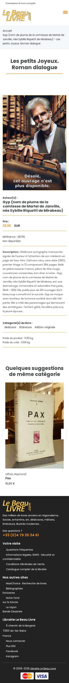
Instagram (12, 656)
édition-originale (45, 327)
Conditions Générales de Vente (25, 564)
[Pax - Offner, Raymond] (34, 425)
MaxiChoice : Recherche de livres (26, 583)
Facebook (11, 651)
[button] (64, 12)
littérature (25, 327)
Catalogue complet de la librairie (26, 569)
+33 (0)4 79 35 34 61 (21, 535)
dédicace (10, 327)
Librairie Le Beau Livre (43, 668)
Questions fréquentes (19, 549)
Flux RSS (10, 646)
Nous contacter (15, 641)
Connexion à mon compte (20, 3)
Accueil (7, 30)
